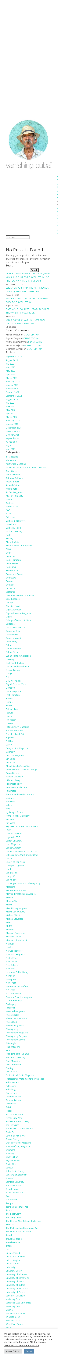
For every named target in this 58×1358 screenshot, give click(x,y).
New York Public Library (17, 972)
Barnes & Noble (13, 527)
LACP (8, 830)
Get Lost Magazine (15, 755)
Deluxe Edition (13, 670)
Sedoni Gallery (12, 1139)
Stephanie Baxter (14, 1185)
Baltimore (10, 517)
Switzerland (11, 1199)
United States (12, 1263)
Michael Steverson (14, 918)
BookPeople (12, 570)
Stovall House (12, 1189)
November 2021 (13, 431)
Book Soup (11, 566)
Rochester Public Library (17, 1121)
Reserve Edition (13, 1100)
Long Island (11, 872)
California (10, 591)
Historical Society (14, 783)
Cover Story (11, 641)
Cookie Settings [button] (13, 1351)
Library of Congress (15, 861)
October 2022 (12, 392)
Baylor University (14, 531)
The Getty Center (14, 1217)
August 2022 (12, 399)
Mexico (9, 897)
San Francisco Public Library (19, 1128)
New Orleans (12, 965)
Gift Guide (10, 758)
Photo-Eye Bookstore (16, 1018)
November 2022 (13, 388)
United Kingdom (13, 1260)
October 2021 (12, 434)
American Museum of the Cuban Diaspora (26, 467)
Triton (9, 1245)
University (10, 1267)
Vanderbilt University (15, 1295)
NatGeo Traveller (14, 950)
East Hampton (13, 694)
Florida (9, 716)
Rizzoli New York (14, 1117)
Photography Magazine (17, 1032)
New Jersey (11, 961)
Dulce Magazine (13, 691)
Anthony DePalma (14, 478)
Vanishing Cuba (13, 1299)
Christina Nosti (13, 606)
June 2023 (10, 367)
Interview (10, 801)
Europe (9, 702)
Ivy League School (14, 812)
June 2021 (10, 449)
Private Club (11, 1071)
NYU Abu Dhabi (13, 993)
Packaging (11, 1004)
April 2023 (10, 374)
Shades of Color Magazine (18, 1142)
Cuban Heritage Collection (18, 655)
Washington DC (13, 1320)
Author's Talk (12, 506)
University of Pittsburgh (17, 1288)
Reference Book (13, 1096)
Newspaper (11, 979)
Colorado (10, 623)
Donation (10, 687)
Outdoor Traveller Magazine (19, 997)
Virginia (9, 1309)
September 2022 (14, 395)
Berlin (8, 535)
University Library (14, 1270)
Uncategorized (13, 1253)
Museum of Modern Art (17, 940)
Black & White (12, 542)
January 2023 (12, 385)
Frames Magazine (14, 730)
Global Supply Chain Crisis (18, 766)
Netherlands (12, 958)
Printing (9, 1068)
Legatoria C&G (13, 837)
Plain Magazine (13, 1046)
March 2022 (11, 417)
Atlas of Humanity (14, 495)
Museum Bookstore (15, 933)
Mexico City (11, 901)
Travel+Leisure (13, 1242)
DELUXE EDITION (30, 338)
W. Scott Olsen (13, 1316)
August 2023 (12, 360)
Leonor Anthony (13, 847)
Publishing (10, 1089)
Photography (12, 1029)
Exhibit (9, 705)
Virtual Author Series (15, 1313)
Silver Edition (12, 1156)
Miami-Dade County (15, 911)
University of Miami (15, 1281)
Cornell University (14, 638)
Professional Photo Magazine (20, 1075)
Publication (11, 1086)
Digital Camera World (16, 684)
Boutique (10, 584)
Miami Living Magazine (17, 908)
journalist (10, 819)
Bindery (9, 538)
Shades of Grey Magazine (18, 1146)
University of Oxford (15, 1284)
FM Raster (11, 719)
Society (9, 1167)
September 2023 (14, 356)
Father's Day (12, 709)
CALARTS (10, 588)
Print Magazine (13, 1061)
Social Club (11, 1164)
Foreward (10, 723)
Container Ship (13, 631)
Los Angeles (12, 879)
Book (8, 552)
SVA (8, 1196)
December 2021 (13, 427)
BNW (8, 549)
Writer (9, 1327)
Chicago (10, 602)
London (9, 869)
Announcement (13, 474)
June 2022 (10, 406)
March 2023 (11, 378)
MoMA (9, 926)
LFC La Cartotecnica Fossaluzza (21, 851)
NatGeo (9, 947)
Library (9, 858)
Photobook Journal (15, 1025)
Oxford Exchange (14, 1000)
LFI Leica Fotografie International (22, 854)
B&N (8, 510)
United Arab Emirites (15, 1256)
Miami (9, 904)
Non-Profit (11, 982)
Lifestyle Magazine (15, 865)
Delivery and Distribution (17, 666)
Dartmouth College (15, 663)
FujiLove (10, 737)
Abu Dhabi (11, 460)
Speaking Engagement (16, 1174)
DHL (8, 677)
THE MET (10, 1224)
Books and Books (14, 574)
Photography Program (16, 1036)
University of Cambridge (17, 1277)
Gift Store (10, 762)
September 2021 (14, 438)
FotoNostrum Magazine (17, 726)
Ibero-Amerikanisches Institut (20, 794)
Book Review (12, 563)
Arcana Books (12, 481)
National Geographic (16, 954)
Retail (8, 1107)
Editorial (10, 698)
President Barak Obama (17, 1053)
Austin (9, 499)
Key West (10, 822)
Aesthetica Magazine (16, 463)
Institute (10, 798)
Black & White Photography (19, 545)
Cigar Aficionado (14, 609)
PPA (8, 1050)
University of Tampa (15, 1292)
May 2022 (10, 410)
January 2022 (12, 424)
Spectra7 (10, 1178)
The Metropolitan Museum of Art (22, 1228)
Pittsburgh (11, 1043)
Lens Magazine (13, 844)
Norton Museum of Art (17, 986)
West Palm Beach (14, 1324)
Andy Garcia (11, 471)
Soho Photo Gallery (15, 1171)
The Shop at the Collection (18, 1231)
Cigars (9, 616)
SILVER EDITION (32, 334)
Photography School (15, 1039)
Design (9, 673)
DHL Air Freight (13, 680)
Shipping (10, 1153)
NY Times (10, 989)
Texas (9, 1210)
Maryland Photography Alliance (21, 893)
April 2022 (10, 413)
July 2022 (10, 402)
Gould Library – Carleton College (21, 769)
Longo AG (10, 876)
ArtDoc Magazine (14, 492)
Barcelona (11, 524)
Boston (9, 581)
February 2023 (13, 381)
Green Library (12, 773)
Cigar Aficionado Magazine (19, 613)
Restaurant (11, 1103)
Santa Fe (10, 1132)
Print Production (13, 1064)
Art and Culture (13, 485)
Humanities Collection (16, 787)
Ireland (9, 805)
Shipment (10, 1149)
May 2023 (10, 370)
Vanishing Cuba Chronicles (18, 1302)
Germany (10, 751)
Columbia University (15, 627)
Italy (8, 808)
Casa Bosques (13, 598)
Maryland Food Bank (16, 890)
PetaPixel (10, 1007)
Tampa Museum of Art (17, 1206)
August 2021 (12, 441)
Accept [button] (29, 1351)
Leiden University (14, 840)
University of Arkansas (16, 1274)
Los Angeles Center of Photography (23, 883)
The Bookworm (13, 1213)
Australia (10, 503)
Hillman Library (13, 780)
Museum (10, 929)
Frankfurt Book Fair (15, 734)
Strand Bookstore (14, 1192)
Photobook (11, 1021)
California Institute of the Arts (20, 595)
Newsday (10, 975)
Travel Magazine (14, 1238)
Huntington (11, 790)
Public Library (12, 1082)
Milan (8, 922)
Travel (9, 1235)
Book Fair (10, 556)
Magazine (10, 886)
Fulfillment (11, 741)
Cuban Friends (12, 652)
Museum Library (13, 936)
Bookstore (11, 577)
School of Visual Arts (16, 1135)
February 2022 (13, 420)
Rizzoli (9, 1110)
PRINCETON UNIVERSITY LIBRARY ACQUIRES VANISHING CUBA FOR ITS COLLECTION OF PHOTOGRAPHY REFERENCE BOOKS (28, 277)
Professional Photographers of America (25, 1078)
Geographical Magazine (17, 748)
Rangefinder (11, 1093)
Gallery (9, 744)
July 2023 (10, 363)
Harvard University (14, 776)
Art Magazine (12, 488)
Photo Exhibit (12, 1014)
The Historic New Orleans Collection (23, 1221)
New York (10, 968)
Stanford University (15, 1181)
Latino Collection (14, 833)
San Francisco (12, 1125)
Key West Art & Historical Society (22, 826)
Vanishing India (13, 1306)
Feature (9, 712)
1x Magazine (12, 456)
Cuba (8, 645)
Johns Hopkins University (17, 815)
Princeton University (15, 1057)
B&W (8, 513)
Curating (10, 659)
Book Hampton (13, 559)
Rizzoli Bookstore (14, 1114)
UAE (8, 1249)
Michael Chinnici (13, 915)
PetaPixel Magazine (15, 1011)
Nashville (10, 943)
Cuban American (14, 648)
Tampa (9, 1203)
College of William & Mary (18, 620)
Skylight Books (13, 1160)
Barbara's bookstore (16, 520)
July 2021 (10, 445)
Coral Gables (12, 634)
